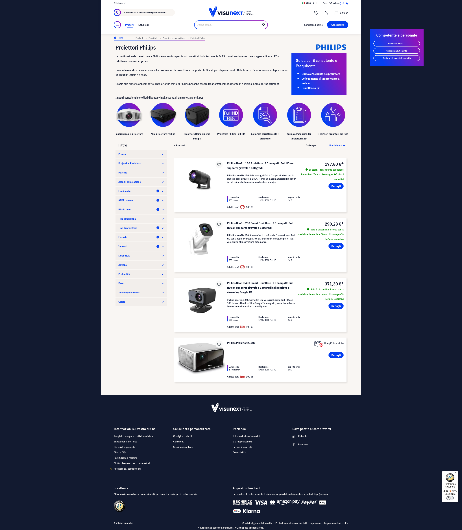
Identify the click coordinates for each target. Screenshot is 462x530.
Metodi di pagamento (124, 447)
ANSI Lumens (125, 200)
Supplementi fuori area (125, 441)
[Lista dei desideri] (316, 13)
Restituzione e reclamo (125, 457)
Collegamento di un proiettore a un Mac (320, 81)
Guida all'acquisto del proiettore (321, 74)
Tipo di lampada (127, 218)
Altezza (122, 264)
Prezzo (122, 154)
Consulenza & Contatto (396, 50)
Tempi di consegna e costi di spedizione (133, 436)
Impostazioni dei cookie (336, 523)
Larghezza (124, 255)
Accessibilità (239, 452)
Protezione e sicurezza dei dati (291, 523)
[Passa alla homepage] (231, 12)
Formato (122, 237)
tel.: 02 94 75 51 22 (396, 43)
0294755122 (161, 12)
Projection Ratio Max (129, 163)
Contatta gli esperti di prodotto (397, 58)
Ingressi (122, 246)
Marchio (122, 172)
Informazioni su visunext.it (246, 436)
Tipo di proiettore (127, 228)
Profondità (124, 274)
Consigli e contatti (182, 436)
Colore (121, 301)
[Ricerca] (263, 24)
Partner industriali (242, 447)
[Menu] (117, 24)
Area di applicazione (129, 181)
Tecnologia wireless (129, 292)
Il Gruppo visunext (242, 441)
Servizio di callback (183, 447)
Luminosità (124, 191)
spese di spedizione (252, 527)
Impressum (315, 523)
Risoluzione (124, 209)
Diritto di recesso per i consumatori (132, 463)
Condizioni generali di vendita (257, 523)
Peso (120, 283)
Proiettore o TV (311, 88)
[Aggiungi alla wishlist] (219, 164)
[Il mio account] (326, 13)
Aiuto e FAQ (120, 452)
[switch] (450, 498)
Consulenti (178, 441)
